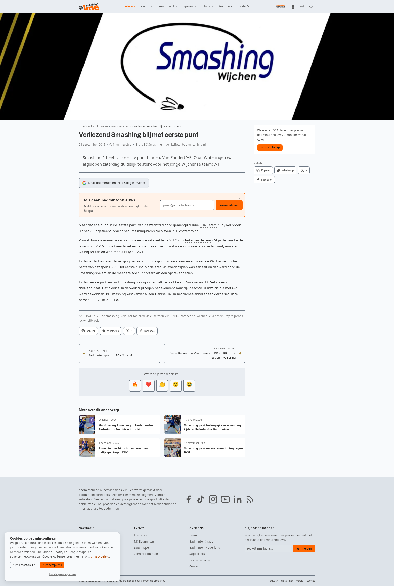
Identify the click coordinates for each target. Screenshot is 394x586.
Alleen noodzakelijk (24, 565)
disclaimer (287, 581)
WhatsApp (113, 331)
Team (193, 535)
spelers (189, 6)
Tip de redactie (199, 560)
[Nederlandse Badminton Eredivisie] (280, 6)
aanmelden (229, 205)
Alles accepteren (52, 565)
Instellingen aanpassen (62, 574)
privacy (274, 581)
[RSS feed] (249, 499)
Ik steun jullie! (267, 147)
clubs (206, 6)
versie (299, 581)
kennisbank (167, 6)
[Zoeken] (311, 6)
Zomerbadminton (146, 554)
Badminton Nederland (204, 548)
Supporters (197, 554)
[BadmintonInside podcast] (293, 6)
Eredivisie (140, 535)
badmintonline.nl (88, 126)
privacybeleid (100, 556)
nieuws (130, 6)
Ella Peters (208, 225)
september (125, 126)
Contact (194, 566)
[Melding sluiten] (240, 198)
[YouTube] (225, 499)
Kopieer (90, 331)
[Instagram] (213, 499)
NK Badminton (144, 541)
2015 (114, 126)
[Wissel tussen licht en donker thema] (302, 6)
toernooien (226, 6)
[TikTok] (200, 499)
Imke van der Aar (198, 240)
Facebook (149, 331)
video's (244, 6)
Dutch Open (142, 548)
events (145, 6)
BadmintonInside (201, 541)
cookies (311, 581)
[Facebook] (188, 499)
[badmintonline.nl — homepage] (89, 6)
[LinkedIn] (237, 499)
